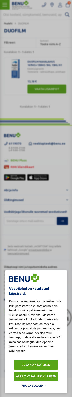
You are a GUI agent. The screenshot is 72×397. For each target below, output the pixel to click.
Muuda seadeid (32, 385)
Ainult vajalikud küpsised (36, 376)
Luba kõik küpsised (36, 364)
